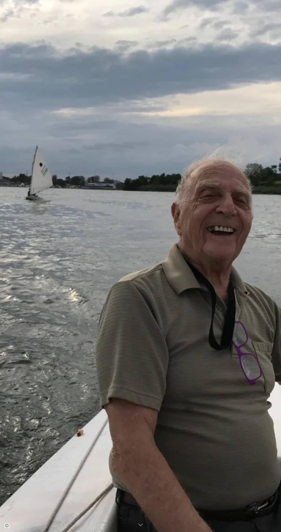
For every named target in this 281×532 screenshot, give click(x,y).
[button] (140, 525)
